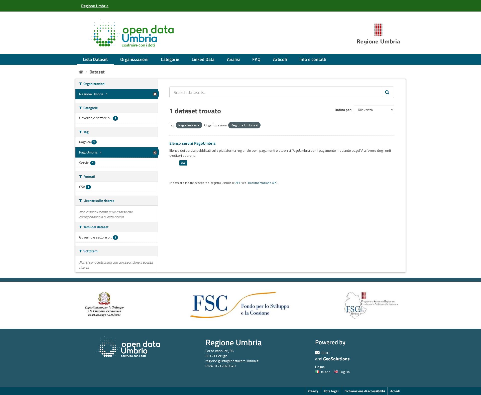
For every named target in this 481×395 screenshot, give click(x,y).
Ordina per (343, 109)
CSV (183, 163)
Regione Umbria (233, 342)
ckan (325, 352)
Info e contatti (312, 59)
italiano (325, 371)
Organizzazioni (134, 59)
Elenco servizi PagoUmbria (192, 143)
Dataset (97, 71)
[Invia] (387, 92)
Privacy (313, 390)
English (344, 371)
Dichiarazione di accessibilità (364, 390)
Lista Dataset (95, 59)
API (237, 183)
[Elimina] (198, 125)
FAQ (256, 59)
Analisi (233, 59)
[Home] (81, 71)
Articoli (280, 59)
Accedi (395, 390)
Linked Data (203, 59)
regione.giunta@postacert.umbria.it (231, 360)
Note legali (331, 390)
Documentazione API (262, 183)
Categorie (170, 59)
